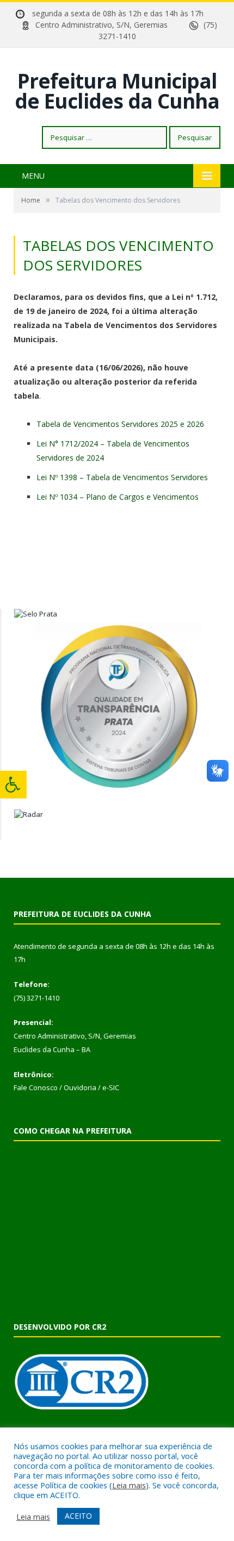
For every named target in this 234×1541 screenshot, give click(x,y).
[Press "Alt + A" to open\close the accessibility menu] (13, 784)
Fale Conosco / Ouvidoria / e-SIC (66, 1087)
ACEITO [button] (78, 1516)
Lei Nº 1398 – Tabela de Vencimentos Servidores (122, 477)
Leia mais (129, 1485)
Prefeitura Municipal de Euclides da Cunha (117, 91)
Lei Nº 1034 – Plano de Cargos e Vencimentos (117, 497)
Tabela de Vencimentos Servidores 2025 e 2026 (120, 424)
